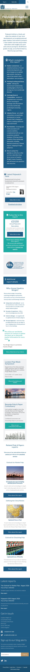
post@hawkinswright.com (10, 635)
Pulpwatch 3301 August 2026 (10, 598)
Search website (27, 2)
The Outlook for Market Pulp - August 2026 (15, 585)
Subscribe (14, 2)
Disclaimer (19, 667)
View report (4, 593)
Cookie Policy (12, 667)
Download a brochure (15, 204)
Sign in (4, 2)
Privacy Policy (5, 667)
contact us (8, 454)
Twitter (2, 660)
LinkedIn (5, 660)
